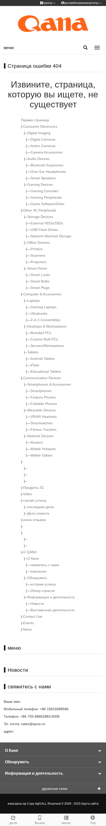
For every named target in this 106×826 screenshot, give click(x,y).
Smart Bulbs (40, 281)
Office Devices (38, 243)
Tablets (32, 352)
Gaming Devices (40, 184)
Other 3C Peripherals (39, 210)
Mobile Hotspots (43, 449)
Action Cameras (43, 146)
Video (27, 494)
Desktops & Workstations (46, 326)
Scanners (38, 255)
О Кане (33, 558)
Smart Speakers (43, 178)
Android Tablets (43, 359)
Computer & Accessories (42, 294)
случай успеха (34, 500)
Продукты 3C (33, 487)
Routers (37, 442)
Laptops (33, 301)
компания (38, 571)
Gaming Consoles (44, 191)
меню (9, 48)
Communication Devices (42, 378)
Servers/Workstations (47, 346)
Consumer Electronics (40, 126)
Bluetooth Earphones (47, 165)
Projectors (38, 262)
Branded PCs (41, 333)
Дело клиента (38, 513)
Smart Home (37, 268)
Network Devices (40, 436)
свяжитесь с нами (45, 565)
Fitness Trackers (43, 429)
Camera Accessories (47, 152)
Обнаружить (37, 578)
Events (28, 623)
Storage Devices (40, 217)
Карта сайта (90, 803)
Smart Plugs (40, 288)
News (27, 629)
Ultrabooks (39, 313)
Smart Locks (40, 275)
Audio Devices (38, 159)
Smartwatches (42, 423)
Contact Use (32, 616)
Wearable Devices (41, 410)
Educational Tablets (46, 371)
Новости (37, 604)
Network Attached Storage (51, 236)
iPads (35, 365)
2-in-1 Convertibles (45, 320)
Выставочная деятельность (53, 610)
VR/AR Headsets (44, 417)
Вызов (40, 823)
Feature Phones (43, 397)
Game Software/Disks (47, 204)
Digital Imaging (39, 133)
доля (13, 823)
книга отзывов (34, 520)
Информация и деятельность (51, 597)
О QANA (29, 552)
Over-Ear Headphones (48, 172)
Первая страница (35, 120)
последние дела (40, 507)
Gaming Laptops (43, 307)
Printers (37, 249)
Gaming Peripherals (46, 197)
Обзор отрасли (43, 591)
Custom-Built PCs (44, 339)
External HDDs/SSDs (47, 223)
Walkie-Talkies (42, 455)
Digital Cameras (43, 139)
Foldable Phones (44, 404)
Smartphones (41, 391)
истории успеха (43, 584)
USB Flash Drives (44, 230)
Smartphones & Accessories (49, 384)
